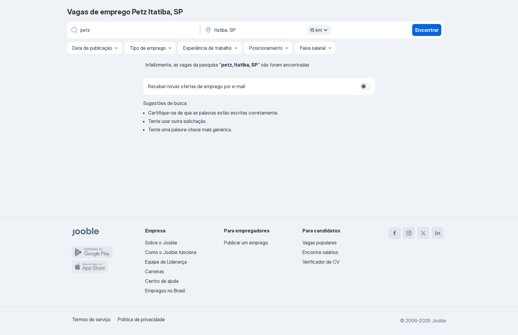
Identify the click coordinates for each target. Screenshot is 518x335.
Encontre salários (320, 252)
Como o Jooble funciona (170, 252)
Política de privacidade (141, 319)
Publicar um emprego (246, 243)
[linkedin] (438, 233)
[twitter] (423, 233)
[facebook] (394, 233)
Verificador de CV (320, 262)
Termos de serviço (91, 319)
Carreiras (154, 271)
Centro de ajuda (161, 281)
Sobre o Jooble (161, 243)
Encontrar (427, 30)
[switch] (365, 86)
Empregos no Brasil (165, 291)
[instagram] (409, 233)
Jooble (439, 321)
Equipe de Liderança (166, 262)
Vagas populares (319, 243)
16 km (316, 30)
